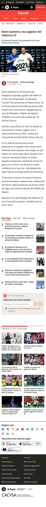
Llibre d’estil (28, 474)
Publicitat (27, 458)
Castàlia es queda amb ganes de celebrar (32, 368)
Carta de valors (7, 474)
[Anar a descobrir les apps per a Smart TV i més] (11, 450)
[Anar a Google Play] (9, 443)
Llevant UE (32, 23)
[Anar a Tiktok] (18, 429)
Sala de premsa (7, 462)
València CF (21, 23)
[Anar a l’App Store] (25, 443)
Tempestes (20, 2)
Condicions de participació (11, 478)
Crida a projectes (30, 470)
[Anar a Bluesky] (27, 429)
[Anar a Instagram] (13, 429)
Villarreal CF (10, 23)
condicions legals (23, 308)
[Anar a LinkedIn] (8, 433)
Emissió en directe (8, 466)
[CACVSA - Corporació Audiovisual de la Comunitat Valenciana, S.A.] (18, 495)
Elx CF (40, 23)
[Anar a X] (8, 429)
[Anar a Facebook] (3, 429)
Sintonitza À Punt (30, 462)
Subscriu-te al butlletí (9, 470)
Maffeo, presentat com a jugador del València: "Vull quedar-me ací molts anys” (11, 348)
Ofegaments (40, 2)
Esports (23, 13)
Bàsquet (24, 18)
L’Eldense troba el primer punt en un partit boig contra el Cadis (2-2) (11, 412)
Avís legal (27, 478)
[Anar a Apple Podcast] (3, 433)
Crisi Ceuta (30, 2)
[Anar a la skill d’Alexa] (37, 443)
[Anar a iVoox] (42, 429)
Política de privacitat (9, 482)
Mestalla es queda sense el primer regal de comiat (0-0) (33, 412)
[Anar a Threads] (32, 429)
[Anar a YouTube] (23, 429)
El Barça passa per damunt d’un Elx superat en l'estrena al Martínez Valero (34, 390)
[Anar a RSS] (13, 433)
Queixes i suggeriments (32, 466)
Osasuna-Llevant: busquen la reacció (33, 347)
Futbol (5, 18)
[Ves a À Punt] (11, 7)
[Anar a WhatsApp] (37, 429)
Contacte (5, 458)
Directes (41, 7)
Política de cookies (30, 482)
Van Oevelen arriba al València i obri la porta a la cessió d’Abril (12, 369)
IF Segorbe (10, 2)
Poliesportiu (34, 18)
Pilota (15, 18)
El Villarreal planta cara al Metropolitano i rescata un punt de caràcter (11, 390)
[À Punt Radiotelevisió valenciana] (13, 489)
